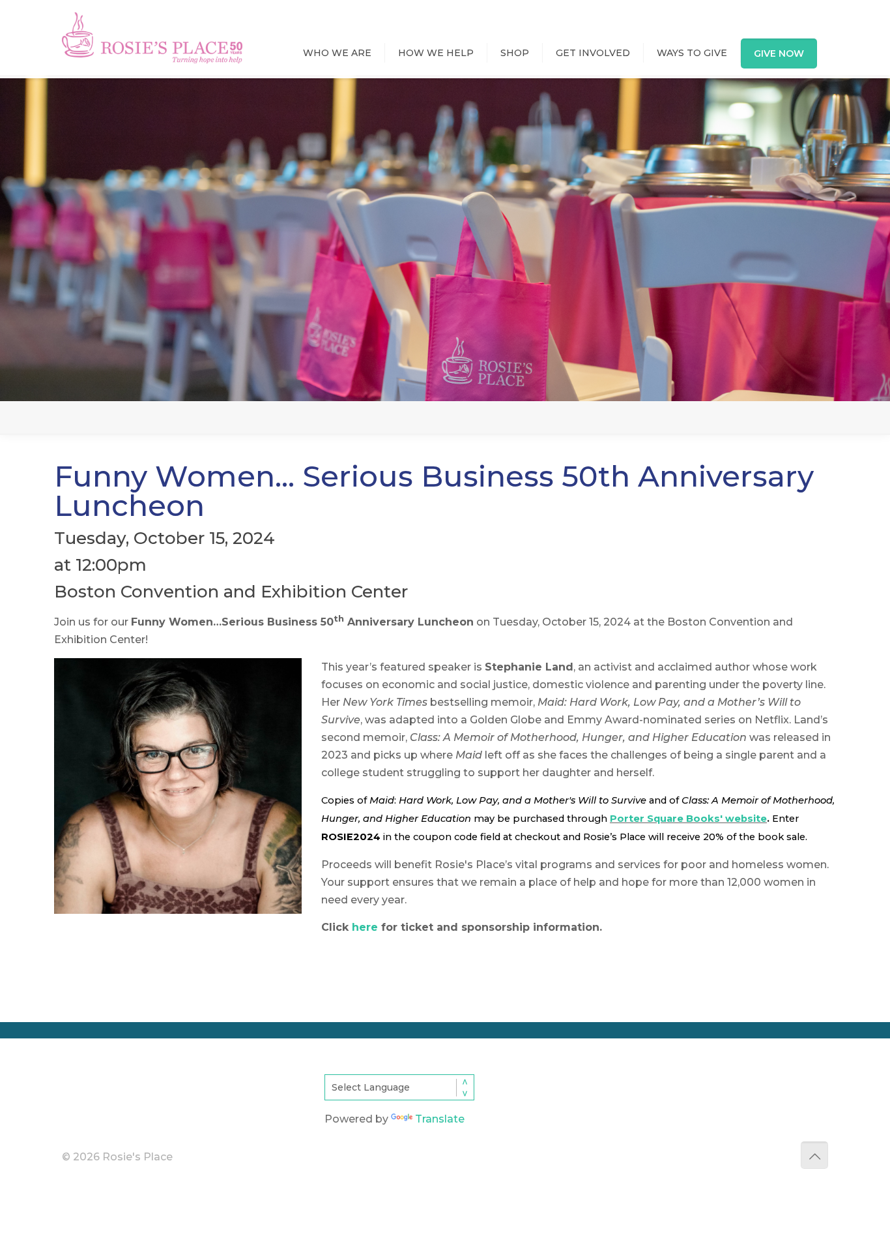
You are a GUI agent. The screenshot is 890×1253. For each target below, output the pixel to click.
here (365, 927)
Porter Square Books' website (688, 818)
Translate (440, 1119)
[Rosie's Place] (152, 25)
